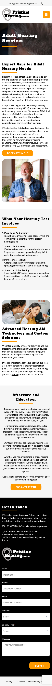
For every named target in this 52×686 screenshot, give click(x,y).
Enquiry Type (8, 624)
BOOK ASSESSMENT (17, 153)
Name (5, 568)
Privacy (9, 681)
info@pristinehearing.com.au (23, 3)
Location (6, 610)
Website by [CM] (35, 681)
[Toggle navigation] (46, 14)
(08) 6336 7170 (9, 526)
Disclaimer (20, 681)
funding (15, 374)
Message (6, 639)
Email (5, 596)
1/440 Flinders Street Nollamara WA (20, 531)
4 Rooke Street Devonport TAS (17, 534)
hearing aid (19, 255)
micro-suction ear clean (29, 136)
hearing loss (42, 442)
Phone (5, 582)
